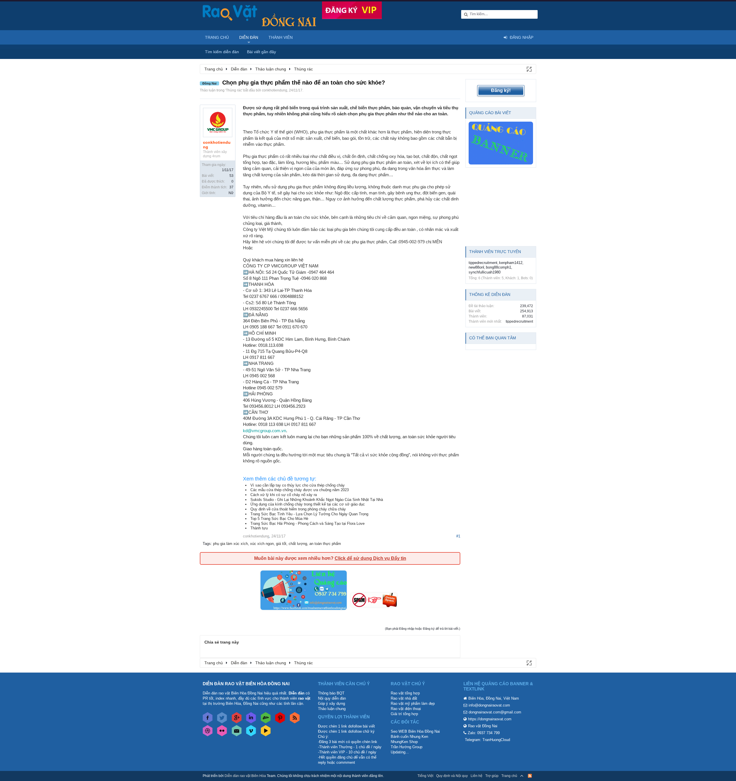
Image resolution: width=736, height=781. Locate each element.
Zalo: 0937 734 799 (484, 733)
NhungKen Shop (404, 742)
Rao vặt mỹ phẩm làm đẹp (413, 703)
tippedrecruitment (483, 263)
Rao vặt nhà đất (404, 698)
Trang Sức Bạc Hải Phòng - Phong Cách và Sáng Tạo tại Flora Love (307, 523)
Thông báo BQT (331, 693)
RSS (530, 776)
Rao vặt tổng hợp (405, 693)
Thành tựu (259, 528)
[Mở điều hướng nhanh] (529, 69)
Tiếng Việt (425, 776)
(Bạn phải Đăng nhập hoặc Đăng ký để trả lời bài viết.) (422, 628)
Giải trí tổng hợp (404, 714)
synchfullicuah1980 (485, 272)
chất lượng (298, 543)
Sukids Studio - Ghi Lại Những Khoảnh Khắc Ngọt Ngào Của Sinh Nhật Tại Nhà (316, 499)
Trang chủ (217, 37)
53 (231, 176)
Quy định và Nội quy (452, 776)
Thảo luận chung (332, 709)
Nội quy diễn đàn (332, 698)
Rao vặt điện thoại (406, 709)
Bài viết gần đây (261, 51)
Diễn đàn (248, 37)
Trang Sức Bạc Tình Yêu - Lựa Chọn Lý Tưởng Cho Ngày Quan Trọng (309, 514)
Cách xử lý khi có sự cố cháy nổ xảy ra (283, 495)
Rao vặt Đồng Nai (482, 726)
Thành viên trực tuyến (495, 251)
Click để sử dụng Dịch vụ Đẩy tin (370, 558)
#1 (458, 536)
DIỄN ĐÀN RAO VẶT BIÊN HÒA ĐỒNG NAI (246, 683)
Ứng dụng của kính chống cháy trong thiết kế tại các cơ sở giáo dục (307, 504)
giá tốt (281, 543)
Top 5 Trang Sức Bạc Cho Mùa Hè (279, 518)
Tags (207, 543)
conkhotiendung (274, 90)
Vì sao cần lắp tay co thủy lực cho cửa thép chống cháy (297, 485)
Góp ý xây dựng (331, 703)
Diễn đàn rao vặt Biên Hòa (245, 776)
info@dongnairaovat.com (489, 705)
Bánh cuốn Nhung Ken (409, 736)
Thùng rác (234, 90)
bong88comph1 (498, 267)
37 (231, 187)
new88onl (476, 267)
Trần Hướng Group (406, 747)
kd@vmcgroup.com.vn (264, 430)
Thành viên (281, 37)
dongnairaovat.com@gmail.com (495, 712)
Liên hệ (476, 776)
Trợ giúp (492, 776)
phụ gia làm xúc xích (230, 543)
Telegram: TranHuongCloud (487, 740)
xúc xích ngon (262, 543)
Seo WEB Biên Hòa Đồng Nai (415, 731)
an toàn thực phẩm (325, 543)
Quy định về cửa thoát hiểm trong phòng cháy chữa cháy (298, 509)
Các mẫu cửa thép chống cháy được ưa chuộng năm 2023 (299, 490)
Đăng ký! (501, 90)
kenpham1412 (510, 263)
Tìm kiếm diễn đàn (222, 51)
